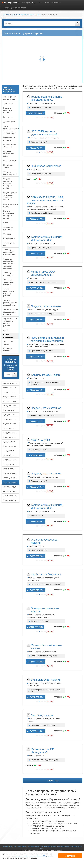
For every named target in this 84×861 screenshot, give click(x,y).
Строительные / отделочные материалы (11, 464)
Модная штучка (40, 439)
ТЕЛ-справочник (11, 2)
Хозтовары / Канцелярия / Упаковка (11, 491)
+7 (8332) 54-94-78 (36, 113)
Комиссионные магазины (9, 138)
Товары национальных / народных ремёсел (9, 292)
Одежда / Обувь (9, 442)
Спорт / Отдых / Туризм (11, 459)
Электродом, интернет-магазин (45, 609)
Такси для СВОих (7, 846)
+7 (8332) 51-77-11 (36, 421)
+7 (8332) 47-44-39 (36, 661)
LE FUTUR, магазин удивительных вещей (44, 132)
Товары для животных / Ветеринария (11, 478)
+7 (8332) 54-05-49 (36, 486)
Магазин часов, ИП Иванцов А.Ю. (42, 750)
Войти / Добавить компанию (15, 8)
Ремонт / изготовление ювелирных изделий (8, 214)
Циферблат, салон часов (46, 166)
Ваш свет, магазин (42, 715)
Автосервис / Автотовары (11, 388)
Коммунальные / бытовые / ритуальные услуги (11, 405)
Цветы (5, 330)
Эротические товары (8, 342)
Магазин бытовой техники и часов (46, 646)
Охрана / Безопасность (11, 446)
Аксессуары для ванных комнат (9, 97)
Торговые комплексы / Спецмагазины (11, 482)
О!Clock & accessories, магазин (44, 540)
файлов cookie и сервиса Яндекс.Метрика (33, 855)
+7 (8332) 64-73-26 (36, 218)
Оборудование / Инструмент (11, 432)
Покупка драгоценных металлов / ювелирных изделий (8, 183)
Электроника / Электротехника (11, 495)
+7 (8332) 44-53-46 (36, 731)
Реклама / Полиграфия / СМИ (11, 455)
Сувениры (7, 234)
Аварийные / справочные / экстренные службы (11, 383)
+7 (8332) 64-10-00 (36, 356)
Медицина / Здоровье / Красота (11, 424)
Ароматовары (8, 103)
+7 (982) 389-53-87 (36, 389)
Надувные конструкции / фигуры (8, 153)
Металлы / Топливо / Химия (11, 428)
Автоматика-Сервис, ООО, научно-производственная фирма (45, 200)
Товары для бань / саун (10, 244)
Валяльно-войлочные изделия (7, 110)
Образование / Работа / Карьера (11, 437)
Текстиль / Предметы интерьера (11, 473)
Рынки (5, 222)
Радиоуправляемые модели (11, 205)
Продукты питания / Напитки (11, 451)
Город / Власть (8, 392)
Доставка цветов (9, 121)
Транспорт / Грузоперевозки (11, 486)
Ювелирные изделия (8, 349)
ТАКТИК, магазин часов (45, 374)
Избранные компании (53, 2)
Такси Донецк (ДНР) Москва (48, 846)
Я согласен (70, 855)
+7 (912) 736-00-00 (36, 455)
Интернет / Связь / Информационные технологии (11, 401)
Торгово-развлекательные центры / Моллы (10, 302)
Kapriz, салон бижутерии (46, 574)
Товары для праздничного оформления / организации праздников (8, 263)
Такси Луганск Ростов (63, 846)
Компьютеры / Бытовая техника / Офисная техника (11, 410)
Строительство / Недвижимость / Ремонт (11, 468)
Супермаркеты (9, 238)
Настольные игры (10, 160)
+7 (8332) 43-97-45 (36, 147)
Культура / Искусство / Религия (11, 415)
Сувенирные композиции (8, 228)
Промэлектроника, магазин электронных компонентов (47, 339)
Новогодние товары (8, 166)
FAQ (40, 2)
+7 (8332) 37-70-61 (36, 253)
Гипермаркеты (8, 117)
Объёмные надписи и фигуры (10, 173)
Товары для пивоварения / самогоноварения (10, 252)
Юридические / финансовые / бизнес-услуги (11, 500)
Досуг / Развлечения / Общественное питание (11, 397)
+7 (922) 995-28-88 (36, 556)
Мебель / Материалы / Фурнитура (11, 419)
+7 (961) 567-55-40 (36, 697)
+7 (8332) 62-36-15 (36, 521)
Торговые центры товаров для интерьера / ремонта (10, 322)
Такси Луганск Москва (33, 846)
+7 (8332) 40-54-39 (36, 288)
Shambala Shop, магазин (46, 679)
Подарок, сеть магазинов (46, 306)
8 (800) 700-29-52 (35, 627)
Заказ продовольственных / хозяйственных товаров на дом (11, 129)
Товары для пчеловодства (8, 274)
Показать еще (52, 780)
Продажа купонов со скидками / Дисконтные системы (10, 196)
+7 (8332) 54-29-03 (36, 319)
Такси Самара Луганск (19, 846)
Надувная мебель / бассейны (10, 145)
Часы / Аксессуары (8, 336)
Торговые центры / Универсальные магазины (10, 311)
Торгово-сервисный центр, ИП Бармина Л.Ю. (47, 98)
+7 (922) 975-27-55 (36, 590)
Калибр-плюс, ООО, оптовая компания (43, 273)
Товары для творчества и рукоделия (8, 281)
